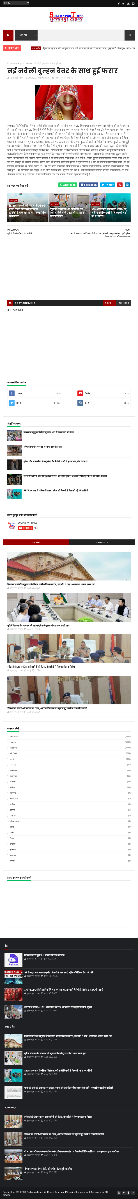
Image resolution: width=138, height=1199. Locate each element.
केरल (12, 838)
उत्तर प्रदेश (60, 77)
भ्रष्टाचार (13, 855)
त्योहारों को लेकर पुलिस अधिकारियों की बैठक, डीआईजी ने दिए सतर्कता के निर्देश (41, 666)
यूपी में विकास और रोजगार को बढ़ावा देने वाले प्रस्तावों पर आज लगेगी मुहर (67, 212)
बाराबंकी (12, 844)
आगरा (12, 827)
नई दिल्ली (13, 753)
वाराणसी (12, 782)
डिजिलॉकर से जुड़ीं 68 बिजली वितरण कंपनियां (44, 955)
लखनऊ (69, 77)
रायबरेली (13, 765)
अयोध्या (12, 804)
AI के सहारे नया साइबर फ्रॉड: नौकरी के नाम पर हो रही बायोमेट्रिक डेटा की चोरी (58, 972)
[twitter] (124, 3)
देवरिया (12, 810)
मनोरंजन (13, 816)
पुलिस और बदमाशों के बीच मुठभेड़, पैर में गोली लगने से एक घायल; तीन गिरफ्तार (56, 461)
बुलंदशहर (13, 850)
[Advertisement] (68, 270)
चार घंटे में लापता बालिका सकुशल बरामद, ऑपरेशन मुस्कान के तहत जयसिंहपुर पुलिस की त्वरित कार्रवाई (65, 475)
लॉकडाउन (13, 770)
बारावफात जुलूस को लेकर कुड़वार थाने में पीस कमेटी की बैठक (49, 432)
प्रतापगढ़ (13, 793)
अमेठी (12, 759)
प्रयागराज (13, 776)
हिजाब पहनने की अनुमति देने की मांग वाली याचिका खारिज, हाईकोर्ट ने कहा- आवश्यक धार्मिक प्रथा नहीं (79, 48)
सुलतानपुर (13, 748)
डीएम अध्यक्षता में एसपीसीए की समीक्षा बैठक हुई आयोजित (48, 1168)
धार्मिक (12, 787)
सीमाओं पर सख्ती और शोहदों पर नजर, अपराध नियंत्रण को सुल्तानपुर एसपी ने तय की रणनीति (47, 708)
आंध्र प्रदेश (14, 821)
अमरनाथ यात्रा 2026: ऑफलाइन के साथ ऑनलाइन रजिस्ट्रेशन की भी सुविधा (58, 1007)
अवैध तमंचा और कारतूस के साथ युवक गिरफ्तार (43, 446)
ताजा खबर (36, 542)
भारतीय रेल (14, 799)
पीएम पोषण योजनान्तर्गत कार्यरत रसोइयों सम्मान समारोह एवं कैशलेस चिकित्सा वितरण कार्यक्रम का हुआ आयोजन (71, 1151)
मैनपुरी (12, 861)
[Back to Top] (133, 1193)
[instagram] (133, 3)
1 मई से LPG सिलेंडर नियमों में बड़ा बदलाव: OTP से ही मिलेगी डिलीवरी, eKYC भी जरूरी (63, 989)
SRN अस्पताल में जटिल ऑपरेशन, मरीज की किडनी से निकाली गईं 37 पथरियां (109, 212)
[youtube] (128, 3)
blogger (109, 303)
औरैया (12, 833)
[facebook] (119, 3)
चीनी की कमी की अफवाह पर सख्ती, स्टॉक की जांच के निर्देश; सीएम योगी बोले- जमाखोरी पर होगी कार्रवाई (68, 1087)
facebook (123, 303)
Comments (102, 542)
